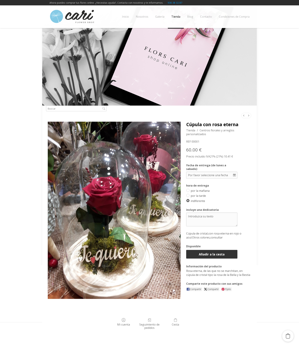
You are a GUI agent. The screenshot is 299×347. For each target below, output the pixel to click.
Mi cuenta (123, 324)
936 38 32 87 (175, 2)
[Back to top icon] (282, 340)
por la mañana (200, 190)
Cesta (175, 324)
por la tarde (198, 196)
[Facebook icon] (243, 2)
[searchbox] (76, 108)
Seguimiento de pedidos (149, 326)
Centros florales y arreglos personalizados (210, 132)
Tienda (190, 130)
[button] (288, 336)
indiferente (198, 201)
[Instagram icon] (247, 2)
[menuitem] (243, 115)
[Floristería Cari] (72, 16)
